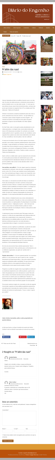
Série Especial (16, 27)
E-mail (16, 428)
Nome (4, 428)
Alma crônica (7, 27)
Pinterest (23, 337)
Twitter (15, 337)
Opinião (48, 27)
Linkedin (31, 337)
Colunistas (26, 27)
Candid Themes (43, 454)
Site (27, 428)
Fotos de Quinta (14, 31)
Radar (5, 31)
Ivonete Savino (13, 357)
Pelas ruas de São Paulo (9, 343)
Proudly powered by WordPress (16, 454)
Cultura (34, 27)
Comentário (5, 410)
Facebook (6, 337)
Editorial (41, 27)
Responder (26, 358)
